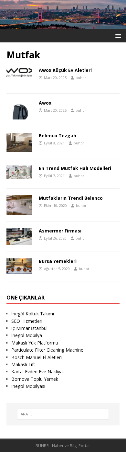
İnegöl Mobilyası (28, 386)
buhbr (81, 77)
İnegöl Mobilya (26, 335)
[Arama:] (63, 414)
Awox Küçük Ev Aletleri (65, 70)
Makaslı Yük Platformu (34, 343)
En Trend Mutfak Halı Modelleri (75, 168)
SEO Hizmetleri (26, 321)
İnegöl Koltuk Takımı (32, 314)
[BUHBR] (63, 25)
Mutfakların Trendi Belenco (71, 198)
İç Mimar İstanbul (29, 328)
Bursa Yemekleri (58, 261)
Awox (45, 103)
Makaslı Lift (23, 364)
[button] (117, 35)
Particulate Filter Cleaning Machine (47, 350)
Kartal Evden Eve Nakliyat (37, 371)
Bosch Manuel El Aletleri (36, 357)
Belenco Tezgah (57, 135)
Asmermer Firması (60, 231)
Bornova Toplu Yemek (34, 379)
